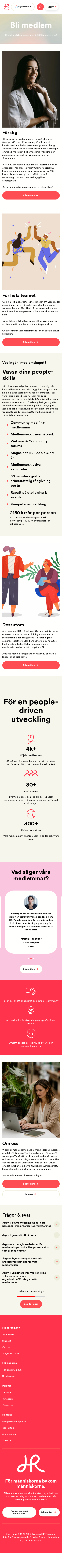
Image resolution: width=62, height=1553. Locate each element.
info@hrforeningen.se (14, 1421)
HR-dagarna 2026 (12, 1369)
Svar (57, 1224)
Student (6, 1341)
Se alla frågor (31, 1304)
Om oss (29, 1194)
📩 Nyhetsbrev (23, 6)
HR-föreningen (11, 1327)
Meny (51, 6)
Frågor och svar (10, 1353)
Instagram (7, 1398)
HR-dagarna (9, 1362)
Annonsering (9, 1434)
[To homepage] (7, 7)
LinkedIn (7, 1392)
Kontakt (7, 1414)
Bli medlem (29, 195)
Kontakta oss (9, 1427)
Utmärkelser (8, 1376)
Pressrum (7, 1440)
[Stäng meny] (40, 6)
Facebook (7, 1405)
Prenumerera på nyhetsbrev (19, 1512)
